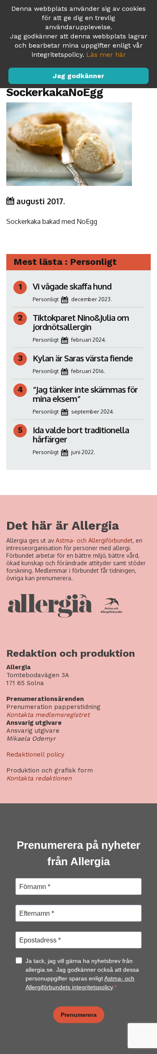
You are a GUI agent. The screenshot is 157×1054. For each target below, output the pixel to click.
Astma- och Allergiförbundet (94, 540)
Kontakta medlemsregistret (48, 715)
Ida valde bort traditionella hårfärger (81, 434)
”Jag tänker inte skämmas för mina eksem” (85, 394)
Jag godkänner (78, 76)
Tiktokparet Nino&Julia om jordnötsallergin (81, 322)
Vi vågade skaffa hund (72, 286)
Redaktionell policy (35, 754)
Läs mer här (106, 54)
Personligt (46, 299)
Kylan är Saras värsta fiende (83, 358)
